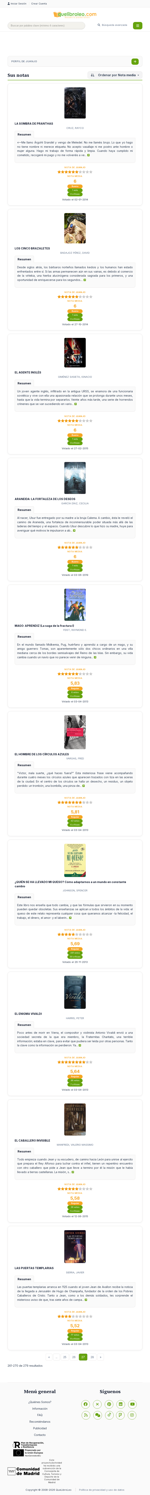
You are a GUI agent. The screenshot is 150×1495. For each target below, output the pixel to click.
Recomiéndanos (39, 1421)
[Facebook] (85, 1404)
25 (64, 1357)
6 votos (75, 692)
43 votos (75, 821)
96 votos (75, 1080)
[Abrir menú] (137, 25)
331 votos (75, 953)
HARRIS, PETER (75, 1018)
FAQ (40, 1415)
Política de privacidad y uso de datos (101, 1489)
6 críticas (75, 825)
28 (92, 1357)
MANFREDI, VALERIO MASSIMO (75, 1144)
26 (74, 1357)
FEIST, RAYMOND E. (75, 629)
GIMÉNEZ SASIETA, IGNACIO (75, 376)
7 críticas (75, 1084)
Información (39, 1408)
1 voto (75, 190)
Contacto (40, 1434)
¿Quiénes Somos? (39, 1402)
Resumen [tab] (24, 134)
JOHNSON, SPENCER (75, 890)
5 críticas (75, 1211)
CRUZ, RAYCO (75, 127)
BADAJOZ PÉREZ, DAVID (75, 252)
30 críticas (75, 957)
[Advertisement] (79, 44)
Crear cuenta (39, 3)
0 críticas (75, 194)
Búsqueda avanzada (114, 24)
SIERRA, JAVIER (75, 1272)
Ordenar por (116, 75)
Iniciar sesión (19, 3)
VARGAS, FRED (75, 758)
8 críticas (75, 1339)
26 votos (75, 1207)
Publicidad (40, 1428)
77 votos (75, 1335)
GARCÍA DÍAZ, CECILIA (75, 503)
